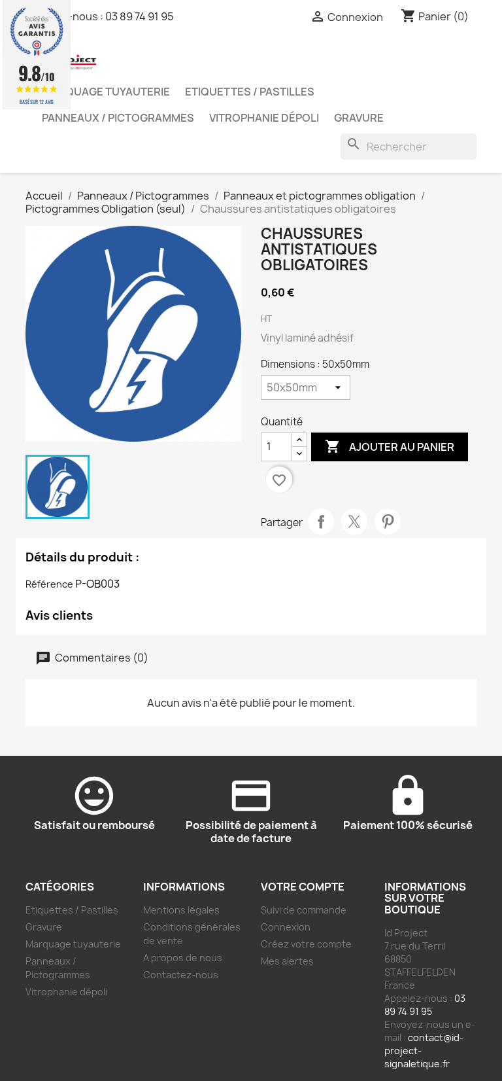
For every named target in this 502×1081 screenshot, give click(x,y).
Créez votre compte (306, 944)
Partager (321, 521)
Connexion (285, 927)
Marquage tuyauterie (106, 91)
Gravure (359, 118)
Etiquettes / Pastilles (249, 91)
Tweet (354, 521)
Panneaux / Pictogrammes (118, 118)
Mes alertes (287, 961)
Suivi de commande (303, 910)
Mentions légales (181, 910)
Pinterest (388, 521)
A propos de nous (182, 957)
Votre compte (302, 886)
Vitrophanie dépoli (264, 118)
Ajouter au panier (389, 446)
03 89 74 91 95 (139, 16)
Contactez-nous (180, 974)
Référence (49, 584)
